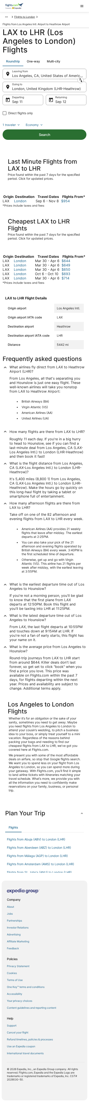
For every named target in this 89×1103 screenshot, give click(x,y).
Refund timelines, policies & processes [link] (30, 1039)
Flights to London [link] (24, 16)
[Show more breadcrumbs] (6, 17)
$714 (65, 278)
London (20, 201)
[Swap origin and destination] (81, 80)
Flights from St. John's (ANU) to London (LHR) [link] (39, 872)
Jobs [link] (10, 913)
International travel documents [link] (25, 1053)
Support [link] (11, 1025)
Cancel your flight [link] (17, 1032)
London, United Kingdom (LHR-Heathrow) (46, 88)
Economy (32, 125)
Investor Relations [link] (18, 927)
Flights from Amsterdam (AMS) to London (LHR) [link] (40, 864)
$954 (65, 201)
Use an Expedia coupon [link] (21, 1046)
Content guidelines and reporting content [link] (31, 1007)
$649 (66, 265)
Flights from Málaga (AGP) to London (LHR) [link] (37, 856)
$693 (66, 274)
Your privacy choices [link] (19, 1000)
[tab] (13, 61)
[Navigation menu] (81, 6)
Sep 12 (60, 102)
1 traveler (9, 125)
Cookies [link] (12, 973)
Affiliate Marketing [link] (18, 941)
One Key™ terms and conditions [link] (25, 987)
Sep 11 (17, 102)
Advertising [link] (14, 934)
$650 (66, 269)
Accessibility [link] (14, 993)
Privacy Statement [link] (18, 966)
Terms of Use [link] (15, 980)
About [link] (10, 906)
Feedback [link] (13, 948)
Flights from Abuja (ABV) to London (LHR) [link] (36, 839)
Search (44, 134)
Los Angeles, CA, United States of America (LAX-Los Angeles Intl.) (49, 75)
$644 (66, 261)
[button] (44, 813)
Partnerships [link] (14, 920)
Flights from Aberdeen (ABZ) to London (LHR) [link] (39, 847)
